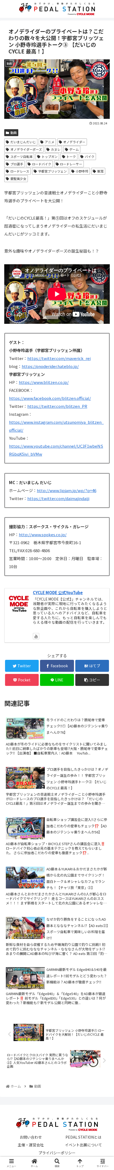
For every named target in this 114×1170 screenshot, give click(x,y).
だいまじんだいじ (23, 142)
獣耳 (100, 171)
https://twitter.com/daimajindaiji (58, 498)
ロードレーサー (71, 164)
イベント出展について (83, 1144)
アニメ (49, 142)
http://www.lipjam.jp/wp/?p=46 (66, 490)
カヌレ (55, 149)
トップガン (50, 156)
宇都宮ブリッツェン (52, 171)
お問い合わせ (31, 1137)
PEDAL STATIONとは (83, 1137)
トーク (71, 156)
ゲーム (74, 149)
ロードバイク (41, 164)
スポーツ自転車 (21, 156)
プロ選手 (16, 164)
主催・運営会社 (31, 1144)
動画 (13, 132)
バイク (89, 156)
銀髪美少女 (18, 178)
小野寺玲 (82, 171)
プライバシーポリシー (57, 1152)
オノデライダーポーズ (26, 149)
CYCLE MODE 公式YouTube (58, 592)
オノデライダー (74, 142)
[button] (103, 730)
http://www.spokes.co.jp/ (43, 534)
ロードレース (19, 171)
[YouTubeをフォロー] (36, 636)
